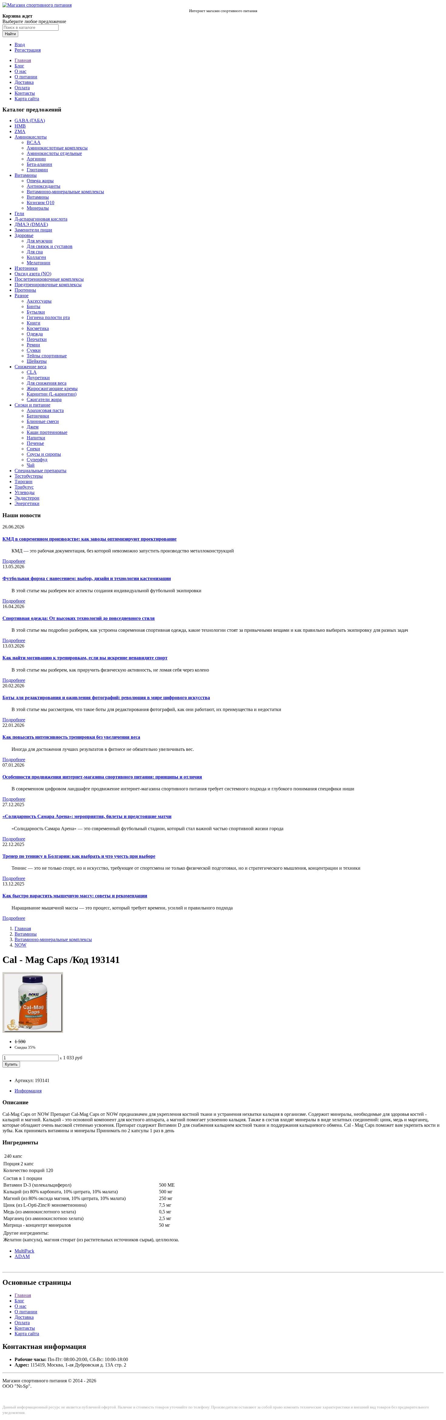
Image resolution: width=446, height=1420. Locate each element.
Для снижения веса (46, 383)
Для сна (35, 251)
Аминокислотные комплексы (57, 147)
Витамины (26, 175)
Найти (10, 34)
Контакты (25, 93)
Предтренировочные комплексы (48, 284)
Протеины (25, 290)
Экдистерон (27, 497)
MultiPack (24, 1250)
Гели (19, 213)
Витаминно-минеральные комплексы (65, 191)
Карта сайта (27, 98)
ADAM (22, 1256)
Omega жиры (40, 180)
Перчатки (37, 339)
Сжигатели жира (44, 399)
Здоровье (24, 235)
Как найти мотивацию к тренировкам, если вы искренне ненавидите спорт (84, 657)
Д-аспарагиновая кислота (41, 219)
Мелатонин (38, 262)
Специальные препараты (40, 470)
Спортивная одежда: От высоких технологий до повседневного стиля (78, 618)
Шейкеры (37, 361)
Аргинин (36, 158)
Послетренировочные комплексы (49, 279)
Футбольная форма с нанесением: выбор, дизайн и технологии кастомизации (86, 578)
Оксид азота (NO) (33, 273)
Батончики (38, 415)
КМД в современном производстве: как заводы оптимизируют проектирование (89, 539)
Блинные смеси (43, 421)
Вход (20, 44)
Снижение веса (30, 366)
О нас (20, 71)
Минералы (38, 208)
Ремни (33, 344)
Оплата (22, 87)
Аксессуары (39, 301)
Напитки (36, 437)
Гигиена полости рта (48, 317)
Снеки (33, 448)
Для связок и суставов (50, 246)
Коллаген (36, 257)
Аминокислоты (31, 136)
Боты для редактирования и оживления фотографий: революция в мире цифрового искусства (106, 697)
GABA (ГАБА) (30, 120)
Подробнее (13, 561)
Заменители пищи (33, 229)
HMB (20, 126)
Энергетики (27, 503)
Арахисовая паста (45, 410)
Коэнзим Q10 (40, 202)
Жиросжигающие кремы (52, 388)
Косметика (38, 328)
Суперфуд (37, 459)
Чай (31, 465)
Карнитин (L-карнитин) (51, 394)
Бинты (33, 306)
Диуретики (38, 377)
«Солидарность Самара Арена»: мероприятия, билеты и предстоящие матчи (86, 816)
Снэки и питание (32, 404)
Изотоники (26, 268)
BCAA (34, 142)
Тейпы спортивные (47, 355)
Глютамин (37, 169)
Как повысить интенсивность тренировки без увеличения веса (71, 737)
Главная (23, 60)
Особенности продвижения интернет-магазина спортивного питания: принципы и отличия (102, 776)
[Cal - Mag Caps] (32, 1031)
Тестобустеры (29, 476)
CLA (32, 372)
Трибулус (24, 487)
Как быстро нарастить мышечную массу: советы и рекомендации (74, 895)
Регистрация (28, 50)
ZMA (20, 131)
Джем (33, 426)
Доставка (24, 82)
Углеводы (25, 492)
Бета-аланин (39, 164)
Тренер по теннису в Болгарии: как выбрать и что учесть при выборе (78, 856)
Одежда (35, 333)
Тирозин (23, 481)
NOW (20, 944)
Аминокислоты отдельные (54, 153)
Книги (33, 322)
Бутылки (36, 312)
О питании (26, 76)
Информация (28, 1090)
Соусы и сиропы (44, 454)
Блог (19, 65)
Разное (22, 295)
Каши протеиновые (47, 432)
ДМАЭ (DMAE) (31, 224)
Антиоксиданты (43, 186)
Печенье (35, 443)
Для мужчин (39, 240)
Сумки (34, 350)
